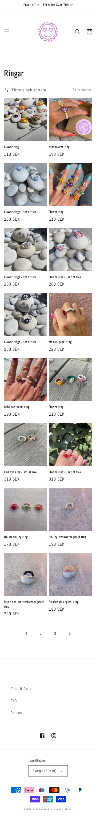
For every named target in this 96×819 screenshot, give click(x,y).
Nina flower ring (59, 147)
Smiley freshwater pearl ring (67, 537)
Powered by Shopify (63, 809)
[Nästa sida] (69, 633)
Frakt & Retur (21, 688)
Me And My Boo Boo (43, 809)
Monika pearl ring (60, 342)
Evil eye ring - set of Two (20, 472)
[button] (7, 32)
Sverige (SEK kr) (44, 771)
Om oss (16, 712)
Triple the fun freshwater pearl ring (24, 604)
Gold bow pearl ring (16, 407)
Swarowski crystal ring (64, 602)
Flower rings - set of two (20, 212)
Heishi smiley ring (16, 537)
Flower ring (11, 147)
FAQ (14, 700)
